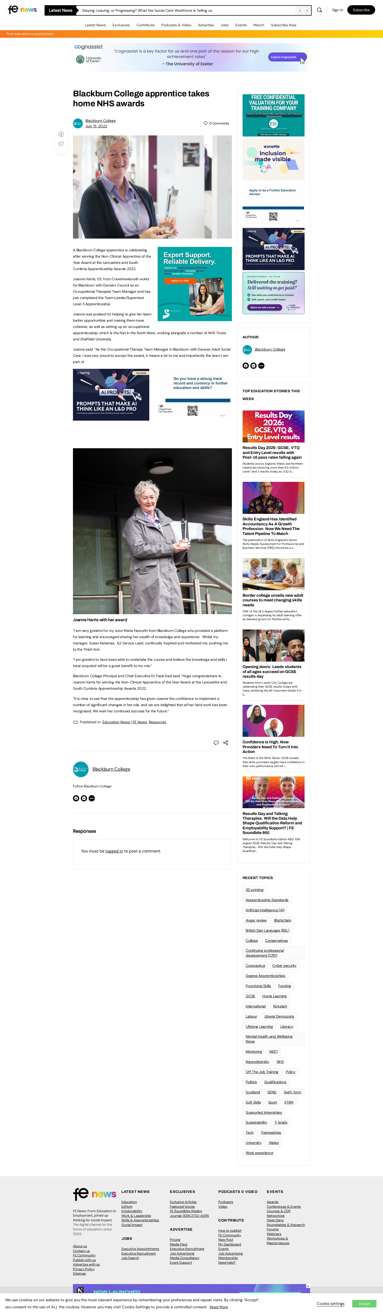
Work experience (259, 1152)
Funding (284, 985)
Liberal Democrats (279, 1016)
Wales (274, 1142)
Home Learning (274, 996)
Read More (219, 1307)
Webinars (274, 1234)
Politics (251, 1082)
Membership (228, 1258)
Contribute (146, 25)
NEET (273, 1051)
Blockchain (282, 920)
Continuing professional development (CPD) (265, 953)
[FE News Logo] (22, 9)
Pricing (175, 1239)
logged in (114, 851)
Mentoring (254, 1051)
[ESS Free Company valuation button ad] (274, 115)
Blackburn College (100, 120)
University (254, 1142)
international (256, 1006)
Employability (131, 1211)
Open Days (275, 1220)
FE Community (84, 1255)
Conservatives (276, 940)
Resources (157, 722)
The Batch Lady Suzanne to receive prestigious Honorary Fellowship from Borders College (157, 10)
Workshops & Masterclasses (278, 1240)
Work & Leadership (136, 1215)
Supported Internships (264, 1112)
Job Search (130, 1258)
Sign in (337, 10)
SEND (271, 1092)
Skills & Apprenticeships (140, 1220)
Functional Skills (258, 985)
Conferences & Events (284, 1206)
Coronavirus (255, 965)
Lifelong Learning (259, 1026)
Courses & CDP (279, 1211)
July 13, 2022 (96, 126)
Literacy (286, 1026)
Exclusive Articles (183, 1202)
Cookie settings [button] (330, 1303)
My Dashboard (229, 1244)
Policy (290, 1071)
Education (129, 1202)
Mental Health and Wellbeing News (269, 1039)
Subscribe (361, 10)
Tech (250, 1132)
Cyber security (284, 965)
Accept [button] (364, 1303)
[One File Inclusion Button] (274, 159)
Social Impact (132, 1225)
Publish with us (84, 1260)
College (252, 940)
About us (80, 1246)
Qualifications (275, 1082)
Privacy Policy (84, 1269)
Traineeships (271, 1132)
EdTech (126, 1206)
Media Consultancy (184, 1258)
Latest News (95, 25)
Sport (272, 1102)
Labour (251, 1016)
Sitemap (79, 1273)
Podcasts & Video (176, 25)
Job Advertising (182, 1253)
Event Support (181, 1262)
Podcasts (225, 1202)
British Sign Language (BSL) (267, 930)
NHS (280, 1061)
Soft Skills (253, 1102)
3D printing (254, 889)
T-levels (281, 1122)
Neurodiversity (257, 1061)
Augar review (256, 920)
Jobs (225, 25)
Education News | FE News (124, 722)
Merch (259, 25)
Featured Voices (182, 1206)
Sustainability (256, 1122)
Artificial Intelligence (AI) (265, 910)
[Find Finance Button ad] (274, 292)
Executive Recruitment (138, 1253)
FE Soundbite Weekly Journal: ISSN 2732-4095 (189, 1213)
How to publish (230, 1230)
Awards (273, 1202)
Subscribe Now (283, 25)
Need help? (227, 1262)
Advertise (206, 25)
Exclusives (121, 25)
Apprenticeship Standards (267, 900)
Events (241, 25)
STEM (288, 1102)
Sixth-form (292, 1092)
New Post (225, 1239)
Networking (276, 1215)
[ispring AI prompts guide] (111, 417)
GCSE (250, 996)
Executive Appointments (140, 1249)
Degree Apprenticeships (265, 975)
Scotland (253, 1092)
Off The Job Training (262, 1071)
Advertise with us (86, 1264)
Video (222, 1206)
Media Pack (179, 1244)
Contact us (81, 1251)
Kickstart (280, 1006)
